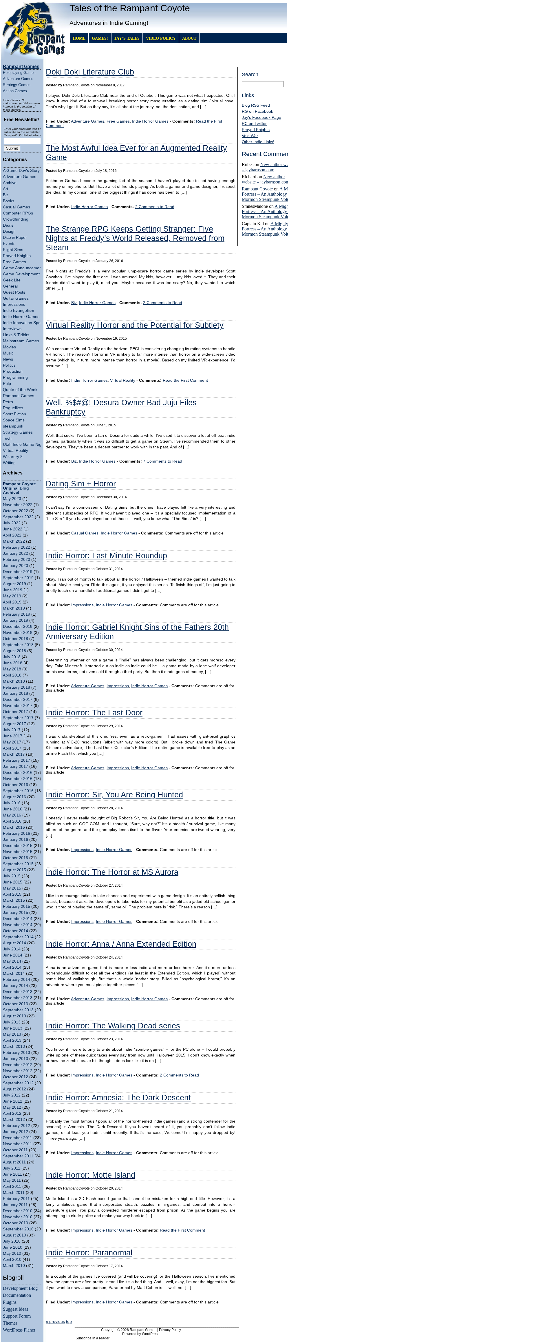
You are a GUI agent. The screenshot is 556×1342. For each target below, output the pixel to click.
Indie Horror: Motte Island (90, 1174)
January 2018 (15, 693)
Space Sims (14, 420)
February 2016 (16, 833)
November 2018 (17, 632)
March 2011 (14, 1192)
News (8, 359)
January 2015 (15, 912)
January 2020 (15, 565)
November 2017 (17, 705)
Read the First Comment (185, 380)
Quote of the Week (20, 390)
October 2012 (15, 1077)
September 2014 (18, 937)
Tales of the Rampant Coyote (130, 8)
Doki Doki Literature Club (90, 71)
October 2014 (15, 931)
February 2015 (16, 906)
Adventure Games (18, 79)
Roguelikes (13, 408)
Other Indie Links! (258, 142)
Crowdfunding (15, 219)
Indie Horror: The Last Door (94, 712)
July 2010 (12, 1241)
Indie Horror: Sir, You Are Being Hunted (114, 794)
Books (8, 201)
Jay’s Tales (127, 38)
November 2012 (17, 1071)
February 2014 (16, 979)
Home (79, 38)
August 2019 (14, 584)
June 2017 (12, 736)
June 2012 (12, 1101)
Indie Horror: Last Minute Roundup (106, 555)
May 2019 (12, 596)
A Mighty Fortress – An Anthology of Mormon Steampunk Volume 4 (270, 194)
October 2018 (15, 639)
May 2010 (12, 1253)
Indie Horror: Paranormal (89, 1252)
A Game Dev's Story (21, 170)
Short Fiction (14, 414)
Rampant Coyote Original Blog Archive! (19, 488)
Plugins (10, 1302)
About (189, 38)
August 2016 (14, 797)
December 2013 (17, 992)
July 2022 (12, 523)
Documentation (17, 1295)
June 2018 (12, 663)
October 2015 (15, 858)
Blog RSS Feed (256, 105)
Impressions (14, 304)
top (69, 1321)
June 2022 (12, 529)
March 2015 (14, 900)
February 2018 (16, 687)
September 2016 (18, 791)
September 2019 (18, 578)
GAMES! (100, 38)
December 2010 (17, 1211)
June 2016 (12, 809)
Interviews (12, 329)
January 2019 (15, 620)
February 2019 (16, 614)
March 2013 (14, 1046)
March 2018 (14, 681)
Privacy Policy (170, 1330)
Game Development (21, 274)
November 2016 (17, 779)
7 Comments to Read (162, 461)
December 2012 (17, 1065)
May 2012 (12, 1107)
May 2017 (12, 742)
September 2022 (18, 517)
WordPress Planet (19, 1330)
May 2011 (12, 1180)
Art (5, 189)
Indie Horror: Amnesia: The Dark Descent (118, 1097)
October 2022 (15, 511)
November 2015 (17, 852)
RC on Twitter (254, 123)
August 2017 (14, 724)
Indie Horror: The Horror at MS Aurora (112, 872)
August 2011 (14, 1162)
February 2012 (16, 1125)
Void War (250, 136)
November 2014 (17, 925)
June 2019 (12, 590)
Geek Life (12, 280)
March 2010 (14, 1265)
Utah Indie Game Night (24, 444)
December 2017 (17, 699)
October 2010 (15, 1223)
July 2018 (12, 657)
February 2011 (16, 1198)
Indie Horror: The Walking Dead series (113, 1025)
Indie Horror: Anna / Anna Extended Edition (121, 943)
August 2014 (14, 943)
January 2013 (15, 1058)
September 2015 (18, 864)
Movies (9, 347)
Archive (10, 183)
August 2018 (14, 651)
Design (9, 231)
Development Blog (20, 1288)
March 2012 (14, 1119)
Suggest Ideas (15, 1309)
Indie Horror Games (21, 316)
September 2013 (18, 1010)
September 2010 (18, 1229)
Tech (7, 438)
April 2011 (12, 1186)
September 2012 (18, 1083)
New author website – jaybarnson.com (269, 167)
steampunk (13, 426)
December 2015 (17, 845)
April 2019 (12, 602)
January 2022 (15, 553)
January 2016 (15, 839)
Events (9, 243)
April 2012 (12, 1113)
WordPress (150, 1334)
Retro (8, 402)
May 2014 (12, 961)
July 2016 (12, 803)
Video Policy (161, 38)
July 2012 (12, 1095)
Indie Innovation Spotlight (26, 323)
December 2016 (17, 772)
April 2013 (12, 1040)
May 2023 (12, 499)
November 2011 (17, 1144)
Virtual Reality (15, 450)
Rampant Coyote (257, 188)
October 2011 (15, 1150)
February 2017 (16, 760)
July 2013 (12, 1022)
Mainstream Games (21, 341)
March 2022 (14, 541)
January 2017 (15, 766)
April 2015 (12, 894)
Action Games (15, 91)
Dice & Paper (15, 237)
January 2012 (15, 1132)
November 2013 (17, 998)
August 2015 (14, 870)
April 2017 (12, 748)
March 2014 (14, 973)
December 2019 (17, 572)
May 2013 (12, 1034)
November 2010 (17, 1217)
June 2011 (12, 1174)
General (10, 286)
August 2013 (14, 1016)
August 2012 (14, 1089)
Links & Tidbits (16, 335)
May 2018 (12, 669)
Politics (9, 365)
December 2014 (17, 919)
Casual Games (16, 207)
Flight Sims (13, 250)
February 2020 (16, 559)
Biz (5, 195)
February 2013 (16, 1052)
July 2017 (12, 730)
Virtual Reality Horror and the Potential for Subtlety (135, 325)
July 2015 (12, 876)
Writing (9, 463)
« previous (55, 1321)
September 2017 (18, 718)
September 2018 (18, 645)
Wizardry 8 (13, 456)
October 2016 (15, 785)
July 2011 (11, 1168)
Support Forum (17, 1316)
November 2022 (17, 505)
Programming (15, 377)
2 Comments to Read (154, 207)
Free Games (14, 262)
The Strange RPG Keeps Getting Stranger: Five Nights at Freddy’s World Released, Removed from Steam (135, 238)
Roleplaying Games (19, 72)
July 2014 (12, 949)
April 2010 (12, 1259)
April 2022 (12, 535)
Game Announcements (24, 268)
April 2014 (12, 967)
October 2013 (15, 1004)
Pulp (7, 383)
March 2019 (14, 608)
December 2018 (17, 626)
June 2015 (12, 882)
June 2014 (12, 955)
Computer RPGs (18, 213)
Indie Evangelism (18, 310)
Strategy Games (16, 85)
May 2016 (12, 815)
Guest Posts (14, 292)
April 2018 (12, 675)
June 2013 (12, 1028)
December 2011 (17, 1138)
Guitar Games (16, 298)
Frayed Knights (17, 256)
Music (8, 353)
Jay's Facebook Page (261, 117)
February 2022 (16, 547)
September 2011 (18, 1156)
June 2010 (12, 1247)
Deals (8, 225)
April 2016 (12, 821)
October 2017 (15, 712)
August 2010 (14, 1235)
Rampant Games (18, 396)
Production (13, 371)
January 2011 (15, 1205)
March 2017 (14, 754)
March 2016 (14, 827)
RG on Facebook (257, 111)
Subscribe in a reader (92, 1338)
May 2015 (12, 888)
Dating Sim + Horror (81, 483)
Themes (10, 1323)
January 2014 (15, 985)
